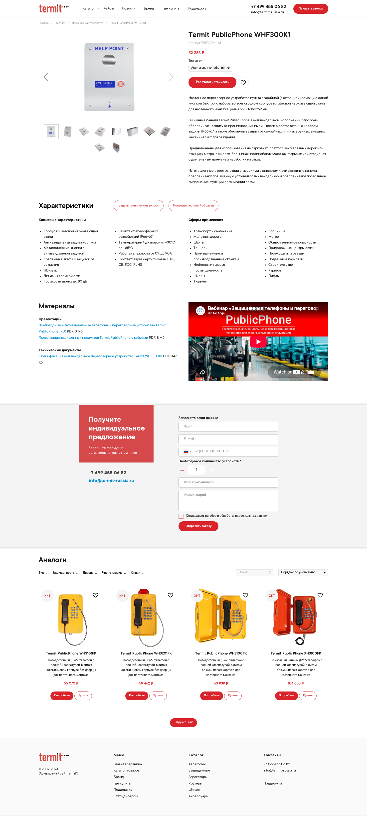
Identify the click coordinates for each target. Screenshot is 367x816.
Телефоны (197, 764)
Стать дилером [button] (126, 796)
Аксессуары (198, 796)
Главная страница (128, 764)
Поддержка (197, 9)
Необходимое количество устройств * (210, 462)
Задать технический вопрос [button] (139, 206)
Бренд (149, 9)
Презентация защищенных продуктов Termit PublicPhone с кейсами (93, 338)
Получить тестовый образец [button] (193, 206)
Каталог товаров (127, 771)
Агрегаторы (197, 777)
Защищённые (199, 771)
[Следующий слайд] (171, 77)
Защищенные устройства (87, 23)
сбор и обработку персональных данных (238, 516)
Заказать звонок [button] (311, 8)
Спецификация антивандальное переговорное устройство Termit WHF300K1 (100, 356)
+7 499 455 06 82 (268, 7)
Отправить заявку (198, 526)
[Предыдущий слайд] (46, 77)
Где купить (171, 9)
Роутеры (195, 784)
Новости (129, 9)
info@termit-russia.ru (267, 12)
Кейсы (108, 9)
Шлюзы (194, 790)
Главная (44, 23)
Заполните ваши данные (198, 418)
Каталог (89, 9)
